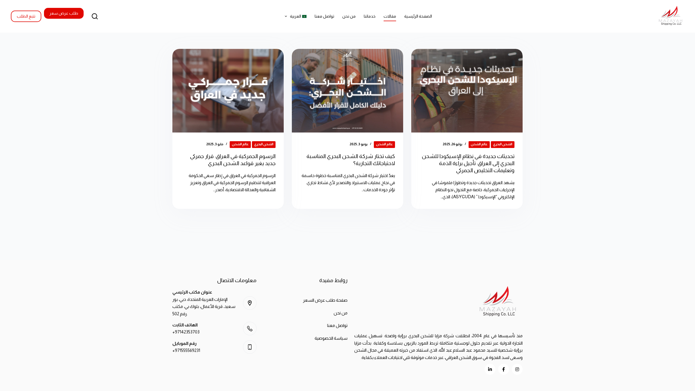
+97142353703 (186, 332)
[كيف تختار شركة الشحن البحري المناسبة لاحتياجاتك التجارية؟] (347, 91)
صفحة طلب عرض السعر (325, 300)
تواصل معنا (324, 16)
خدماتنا (369, 16)
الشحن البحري (502, 144)
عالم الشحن (479, 144)
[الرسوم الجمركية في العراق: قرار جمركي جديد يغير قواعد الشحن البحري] (228, 91)
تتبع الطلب (26, 16)
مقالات (390, 16)
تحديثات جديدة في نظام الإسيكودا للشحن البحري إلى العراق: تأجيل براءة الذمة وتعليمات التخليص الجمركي (468, 163)
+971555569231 (186, 350)
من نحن (349, 16)
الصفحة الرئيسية (418, 16)
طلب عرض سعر (63, 13)
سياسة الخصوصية (331, 338)
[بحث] (95, 16)
